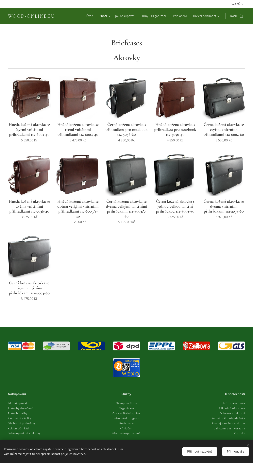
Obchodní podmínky (22, 423)
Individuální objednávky (228, 418)
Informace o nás (234, 403)
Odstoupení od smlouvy (24, 433)
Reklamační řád (18, 428)
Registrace (126, 423)
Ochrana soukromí (232, 413)
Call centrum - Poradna (229, 428)
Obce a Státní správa (126, 413)
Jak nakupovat (17, 403)
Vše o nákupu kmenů (126, 433)
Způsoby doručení (20, 408)
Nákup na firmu (126, 403)
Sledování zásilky (19, 418)
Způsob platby (18, 413)
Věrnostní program (127, 418)
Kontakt (239, 433)
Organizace (126, 408)
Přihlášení (126, 428)
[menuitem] (90, 16)
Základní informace (232, 408)
